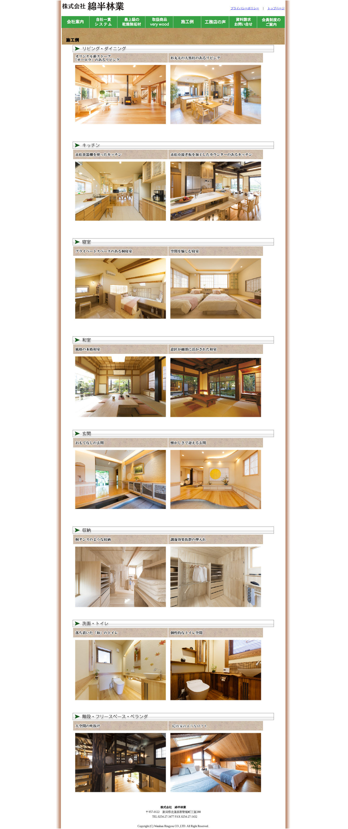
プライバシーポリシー (245, 8)
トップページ (276, 8)
